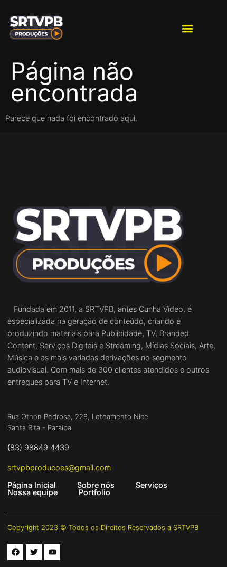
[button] (187, 28)
